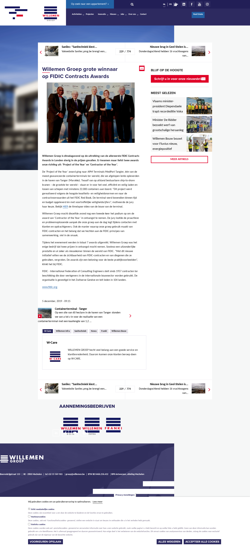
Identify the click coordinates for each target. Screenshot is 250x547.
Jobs (122, 14)
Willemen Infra (63, 331)
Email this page (142, 68)
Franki (104, 331)
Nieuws (113, 14)
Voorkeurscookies (38, 517)
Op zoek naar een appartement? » (90, 4)
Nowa (93, 331)
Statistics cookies (38, 525)
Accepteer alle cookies (202, 541)
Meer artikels (179, 159)
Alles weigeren (169, 541)
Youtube (199, 4)
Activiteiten (77, 14)
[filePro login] (176, 5)
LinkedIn (184, 4)
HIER (65, 206)
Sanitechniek (80, 331)
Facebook (192, 4)
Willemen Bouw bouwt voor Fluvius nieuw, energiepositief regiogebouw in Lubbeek (167, 149)
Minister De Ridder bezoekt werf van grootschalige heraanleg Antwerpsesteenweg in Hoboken (168, 130)
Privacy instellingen (125, 495)
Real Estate (198, 14)
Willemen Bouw (119, 331)
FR (170, 4)
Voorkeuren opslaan (45, 541)
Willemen (50, 14)
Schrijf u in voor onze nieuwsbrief (179, 79)
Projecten (90, 14)
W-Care (48, 331)
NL (164, 4)
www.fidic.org (49, 287)
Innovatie (102, 14)
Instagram (207, 4)
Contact (143, 14)
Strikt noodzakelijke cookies (42, 509)
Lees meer (98, 502)
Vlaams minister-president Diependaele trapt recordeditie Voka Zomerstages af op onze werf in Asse (168, 112)
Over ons (132, 14)
